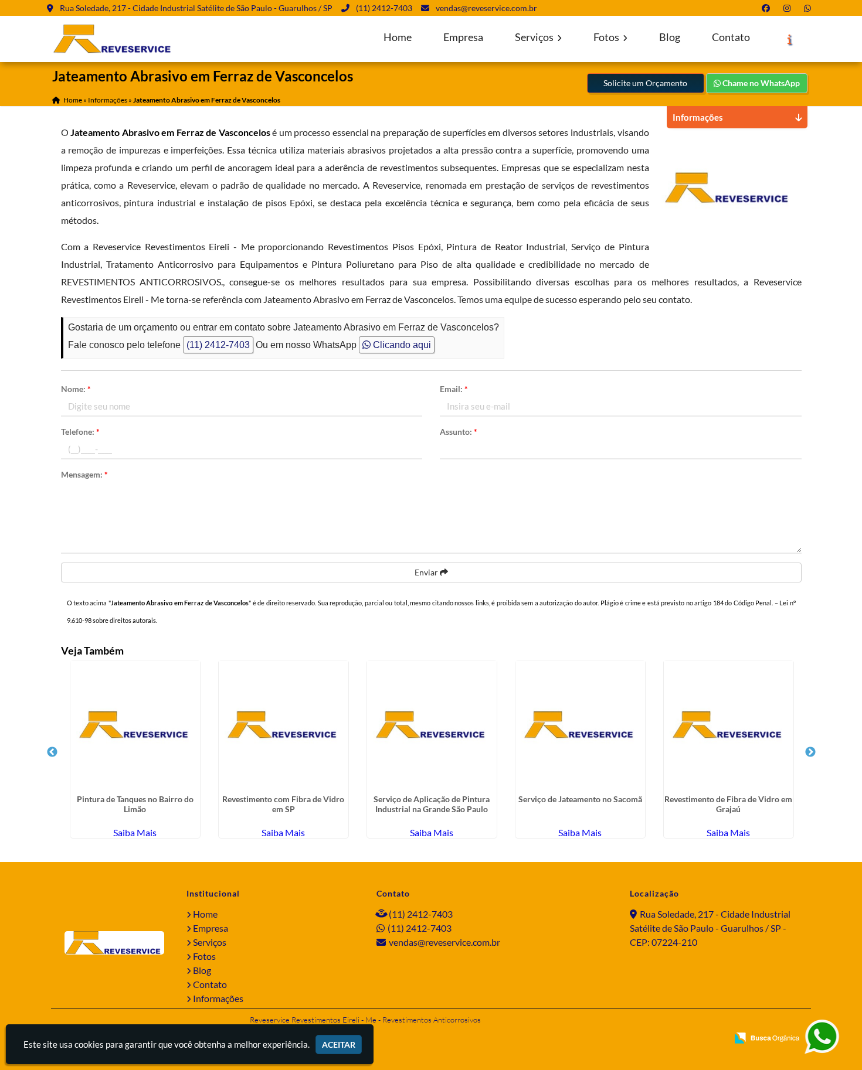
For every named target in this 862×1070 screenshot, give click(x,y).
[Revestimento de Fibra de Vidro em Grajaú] (728, 725)
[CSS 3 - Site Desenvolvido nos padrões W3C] (673, 1039)
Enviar (427, 572)
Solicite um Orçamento (645, 83)
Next (810, 752)
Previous (52, 752)
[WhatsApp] (810, 8)
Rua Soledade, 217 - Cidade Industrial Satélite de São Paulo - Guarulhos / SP (196, 8)
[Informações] (789, 39)
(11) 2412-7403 (384, 8)
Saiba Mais (135, 832)
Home (398, 37)
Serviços (535, 37)
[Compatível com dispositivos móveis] (713, 1039)
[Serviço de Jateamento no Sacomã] (580, 725)
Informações (218, 998)
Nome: (76, 389)
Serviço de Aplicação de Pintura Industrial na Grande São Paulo (432, 804)
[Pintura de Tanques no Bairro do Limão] (135, 725)
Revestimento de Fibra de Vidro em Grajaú (728, 804)
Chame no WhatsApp (760, 83)
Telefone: (80, 432)
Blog (669, 37)
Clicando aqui (401, 345)
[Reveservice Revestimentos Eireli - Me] (114, 943)
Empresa (463, 37)
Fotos (607, 37)
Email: (454, 389)
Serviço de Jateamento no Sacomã (580, 799)
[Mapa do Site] (603, 1039)
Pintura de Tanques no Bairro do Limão (135, 804)
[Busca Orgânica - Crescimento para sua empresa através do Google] (766, 1036)
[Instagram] (789, 8)
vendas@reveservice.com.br (486, 8)
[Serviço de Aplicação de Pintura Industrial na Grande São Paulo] (432, 725)
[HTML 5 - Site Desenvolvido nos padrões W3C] (633, 1039)
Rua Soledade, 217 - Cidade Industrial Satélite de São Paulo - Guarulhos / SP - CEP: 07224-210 (710, 928)
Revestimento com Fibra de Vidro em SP (283, 804)
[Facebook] (768, 8)
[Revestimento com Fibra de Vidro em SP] (283, 725)
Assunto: (458, 432)
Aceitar (338, 1044)
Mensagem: (84, 474)
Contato (731, 37)
